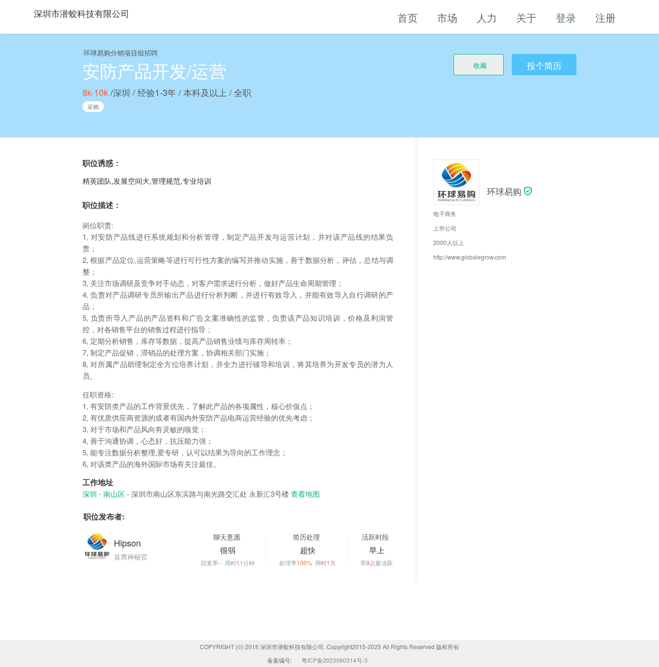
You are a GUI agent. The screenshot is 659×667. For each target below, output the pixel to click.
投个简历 (544, 65)
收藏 (480, 65)
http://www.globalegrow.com (469, 257)
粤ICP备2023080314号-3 (335, 660)
